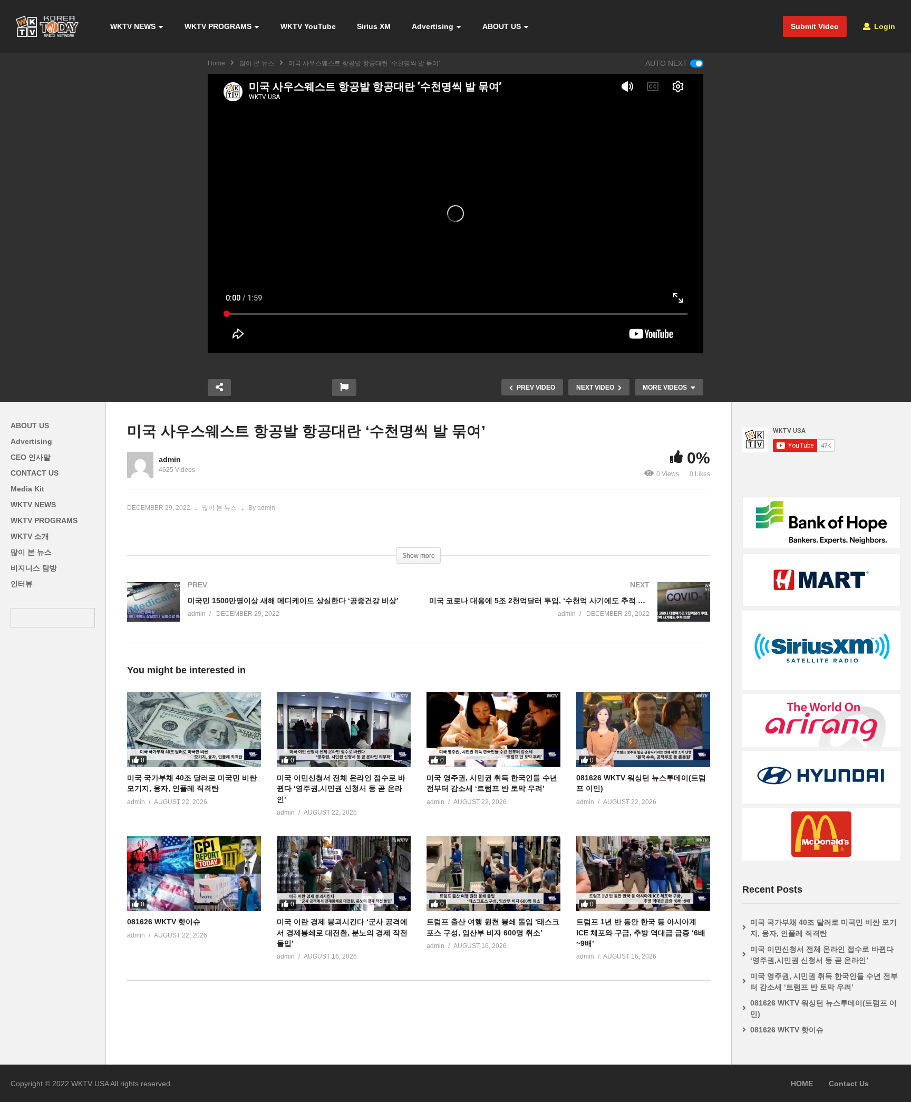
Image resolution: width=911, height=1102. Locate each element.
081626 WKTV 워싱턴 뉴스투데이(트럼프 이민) (823, 1008)
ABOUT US (501, 26)
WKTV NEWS (133, 26)
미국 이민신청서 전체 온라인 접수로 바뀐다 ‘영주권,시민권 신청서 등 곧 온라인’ (341, 789)
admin (170, 459)
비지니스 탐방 (34, 568)
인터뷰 (22, 583)
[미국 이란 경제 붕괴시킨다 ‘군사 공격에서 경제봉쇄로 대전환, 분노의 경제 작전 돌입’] (344, 874)
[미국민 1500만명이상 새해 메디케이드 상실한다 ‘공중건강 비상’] (267, 612)
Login (883, 26)
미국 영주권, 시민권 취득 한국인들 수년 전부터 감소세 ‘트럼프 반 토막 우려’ (824, 981)
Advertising (432, 26)
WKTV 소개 (30, 536)
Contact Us (849, 1083)
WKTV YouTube (308, 26)
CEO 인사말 (31, 457)
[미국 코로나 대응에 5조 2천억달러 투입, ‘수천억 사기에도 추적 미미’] (569, 612)
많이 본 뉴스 (256, 63)
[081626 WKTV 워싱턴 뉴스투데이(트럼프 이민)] (643, 729)
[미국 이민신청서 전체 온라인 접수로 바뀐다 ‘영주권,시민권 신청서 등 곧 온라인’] (344, 729)
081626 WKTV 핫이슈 (163, 921)
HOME (802, 1083)
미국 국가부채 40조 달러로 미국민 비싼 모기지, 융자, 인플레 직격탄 (823, 927)
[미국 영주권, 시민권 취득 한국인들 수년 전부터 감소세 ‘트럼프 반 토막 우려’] (493, 729)
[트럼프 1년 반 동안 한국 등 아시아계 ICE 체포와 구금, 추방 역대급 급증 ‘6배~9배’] (643, 874)
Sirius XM (374, 26)
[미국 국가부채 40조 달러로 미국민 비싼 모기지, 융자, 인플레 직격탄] (194, 729)
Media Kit (27, 489)
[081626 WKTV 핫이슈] (194, 874)
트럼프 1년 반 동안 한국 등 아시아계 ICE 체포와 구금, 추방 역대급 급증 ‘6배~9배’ (640, 932)
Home (216, 63)
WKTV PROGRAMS (218, 26)
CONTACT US (35, 473)
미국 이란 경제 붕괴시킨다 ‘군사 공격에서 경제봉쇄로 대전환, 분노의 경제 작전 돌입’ (342, 932)
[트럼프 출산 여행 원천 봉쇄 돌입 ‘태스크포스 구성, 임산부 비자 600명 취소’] (493, 874)
